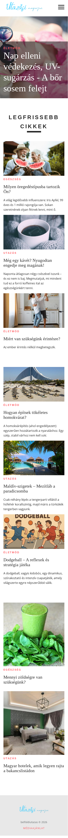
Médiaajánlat (34, 828)
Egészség (12, 179)
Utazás (10, 252)
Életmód (12, 48)
